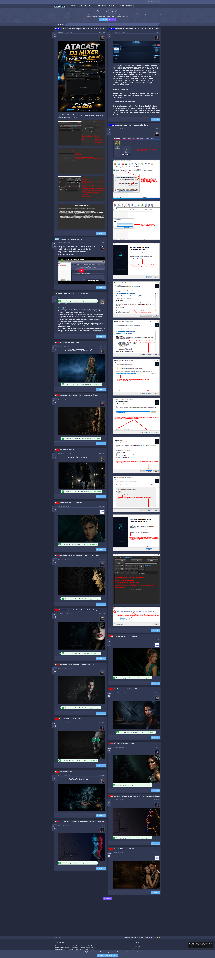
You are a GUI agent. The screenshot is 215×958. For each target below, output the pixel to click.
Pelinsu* (61, 346)
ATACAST (92, 5)
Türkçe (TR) (59, 937)
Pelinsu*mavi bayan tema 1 (115, 24)
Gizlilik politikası (139, 937)
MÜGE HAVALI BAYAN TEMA (122, 743)
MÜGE (115, 32)
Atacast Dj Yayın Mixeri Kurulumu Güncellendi (129, 125)
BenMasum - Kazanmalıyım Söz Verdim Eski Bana (74, 664)
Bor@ (60, 243)
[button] (78, 6)
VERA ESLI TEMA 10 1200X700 (122, 849)
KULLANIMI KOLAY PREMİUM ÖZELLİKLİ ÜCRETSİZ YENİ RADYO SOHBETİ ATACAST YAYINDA (146, 29)
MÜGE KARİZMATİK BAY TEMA (68, 719)
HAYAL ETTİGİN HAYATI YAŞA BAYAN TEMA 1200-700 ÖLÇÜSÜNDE (135, 796)
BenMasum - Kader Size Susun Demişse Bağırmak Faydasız (78, 610)
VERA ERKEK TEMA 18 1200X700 (68, 503)
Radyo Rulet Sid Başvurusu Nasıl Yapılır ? (71, 293)
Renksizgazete (62, 297)
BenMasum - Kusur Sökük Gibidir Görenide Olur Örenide (76, 395)
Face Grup (129, 5)
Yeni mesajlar (137, 946)
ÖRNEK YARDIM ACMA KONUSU (68, 239)
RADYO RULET (101, 5)
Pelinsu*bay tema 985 (65, 450)
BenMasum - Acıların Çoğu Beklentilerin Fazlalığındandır (77, 555)
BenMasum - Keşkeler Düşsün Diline (124, 689)
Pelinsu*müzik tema (64, 772)
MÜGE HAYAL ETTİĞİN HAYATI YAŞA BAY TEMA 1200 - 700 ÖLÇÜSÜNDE (82, 821)
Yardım (148, 937)
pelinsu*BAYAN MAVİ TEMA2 (137, 24)
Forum (84, 5)
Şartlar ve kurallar (128, 937)
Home (74, 5)
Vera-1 (60, 506)
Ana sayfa (155, 937)
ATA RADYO (120, 5)
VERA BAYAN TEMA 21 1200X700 (123, 636)
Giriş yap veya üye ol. (91, 301)
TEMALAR (111, 5)
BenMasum (61, 32)
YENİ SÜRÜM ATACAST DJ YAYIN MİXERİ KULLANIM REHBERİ (79, 29)
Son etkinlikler (137, 949)
